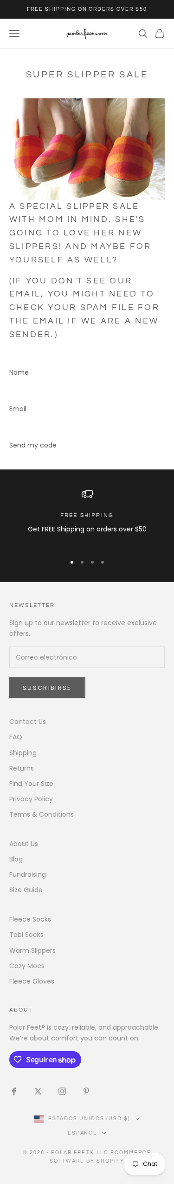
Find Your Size (31, 783)
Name (19, 372)
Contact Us (27, 721)
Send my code (33, 445)
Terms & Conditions (41, 814)
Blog (16, 859)
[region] (87, 517)
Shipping (23, 752)
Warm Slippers (32, 950)
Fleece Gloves (31, 981)
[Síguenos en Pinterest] (86, 1091)
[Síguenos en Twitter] (38, 1091)
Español (82, 1133)
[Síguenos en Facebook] (14, 1091)
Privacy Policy (31, 799)
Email (17, 408)
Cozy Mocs (27, 966)
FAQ (15, 737)
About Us (23, 843)
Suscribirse (47, 687)
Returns (21, 768)
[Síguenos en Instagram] (62, 1091)
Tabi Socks (26, 934)
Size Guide (26, 890)
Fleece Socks (30, 919)
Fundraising (27, 874)
